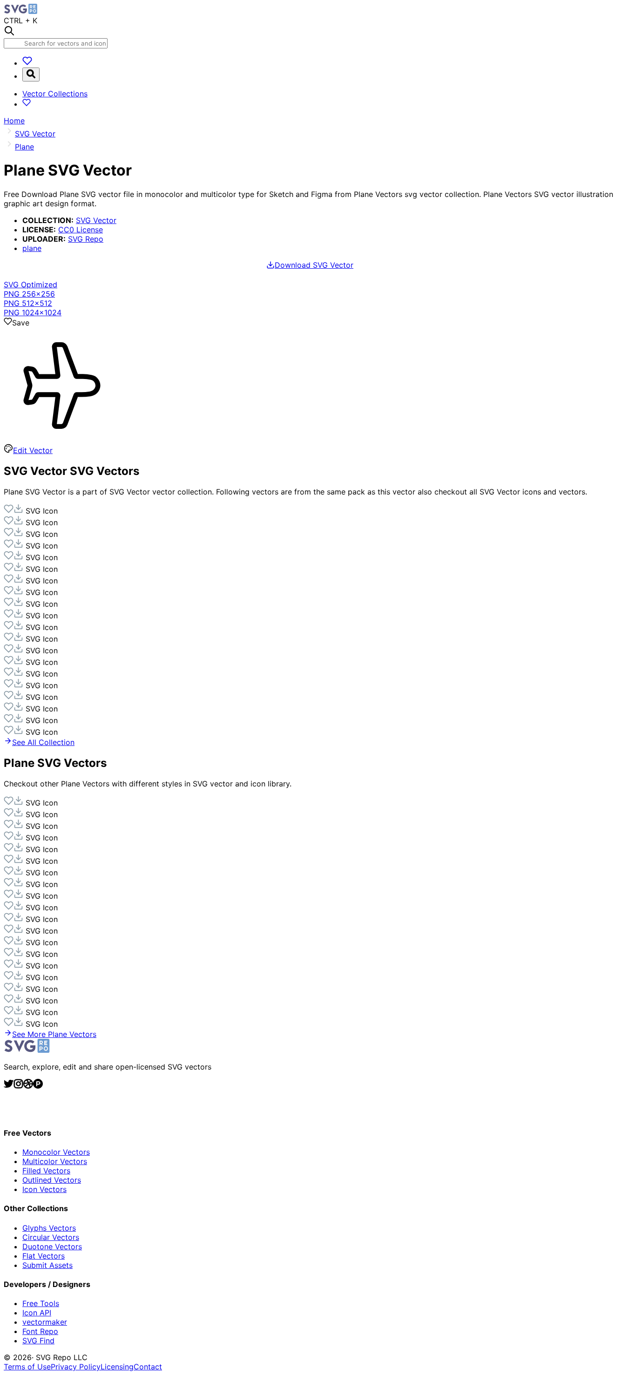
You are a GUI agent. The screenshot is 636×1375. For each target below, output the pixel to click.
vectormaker (44, 1322)
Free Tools (40, 1303)
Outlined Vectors (51, 1180)
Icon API (36, 1312)
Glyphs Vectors (49, 1228)
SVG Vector (96, 220)
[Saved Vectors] (27, 63)
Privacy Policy (76, 1366)
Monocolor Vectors (56, 1152)
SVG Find (38, 1340)
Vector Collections (55, 93)
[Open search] (31, 74)
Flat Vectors (43, 1255)
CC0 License (80, 229)
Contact (148, 1366)
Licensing (117, 1366)
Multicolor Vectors (54, 1161)
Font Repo (40, 1331)
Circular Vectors (50, 1237)
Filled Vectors (46, 1170)
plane (31, 248)
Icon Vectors (44, 1189)
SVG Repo (85, 239)
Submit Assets (47, 1265)
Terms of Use (27, 1366)
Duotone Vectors (52, 1246)
